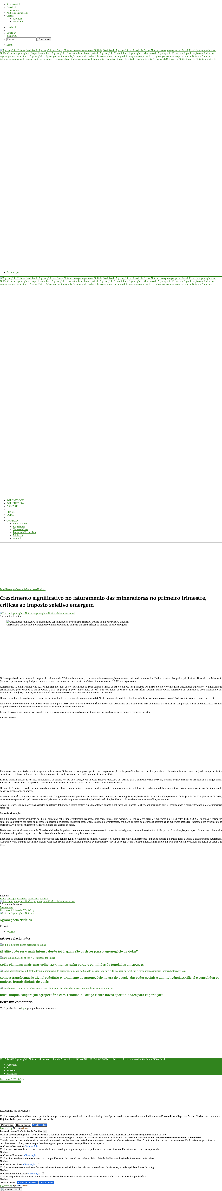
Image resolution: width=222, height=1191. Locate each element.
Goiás (10, 515)
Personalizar (7, 1125)
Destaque (11, 589)
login (23, 1008)
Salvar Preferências (27, 1182)
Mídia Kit (18, 21)
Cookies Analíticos (13, 1164)
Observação (30, 1155)
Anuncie (17, 18)
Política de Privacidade (17, 13)
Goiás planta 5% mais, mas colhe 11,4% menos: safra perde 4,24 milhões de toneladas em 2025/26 (72, 964)
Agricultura (15, 503)
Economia (13, 509)
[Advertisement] (97, 565)
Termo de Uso (13, 10)
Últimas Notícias (18, 517)
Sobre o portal (13, 4)
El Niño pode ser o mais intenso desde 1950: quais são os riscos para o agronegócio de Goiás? (69, 951)
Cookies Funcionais (13, 1155)
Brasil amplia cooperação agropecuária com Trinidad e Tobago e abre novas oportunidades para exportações (81, 995)
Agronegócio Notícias (45, 613)
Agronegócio (16, 500)
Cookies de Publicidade (15, 1173)
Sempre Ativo (32, 1146)
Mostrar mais (6, 907)
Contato (10, 16)
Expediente (12, 7)
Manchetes (31, 589)
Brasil (11, 512)
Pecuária (13, 506)
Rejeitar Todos (23, 1125)
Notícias (41, 589)
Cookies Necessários (14, 1146)
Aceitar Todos (39, 1125)
